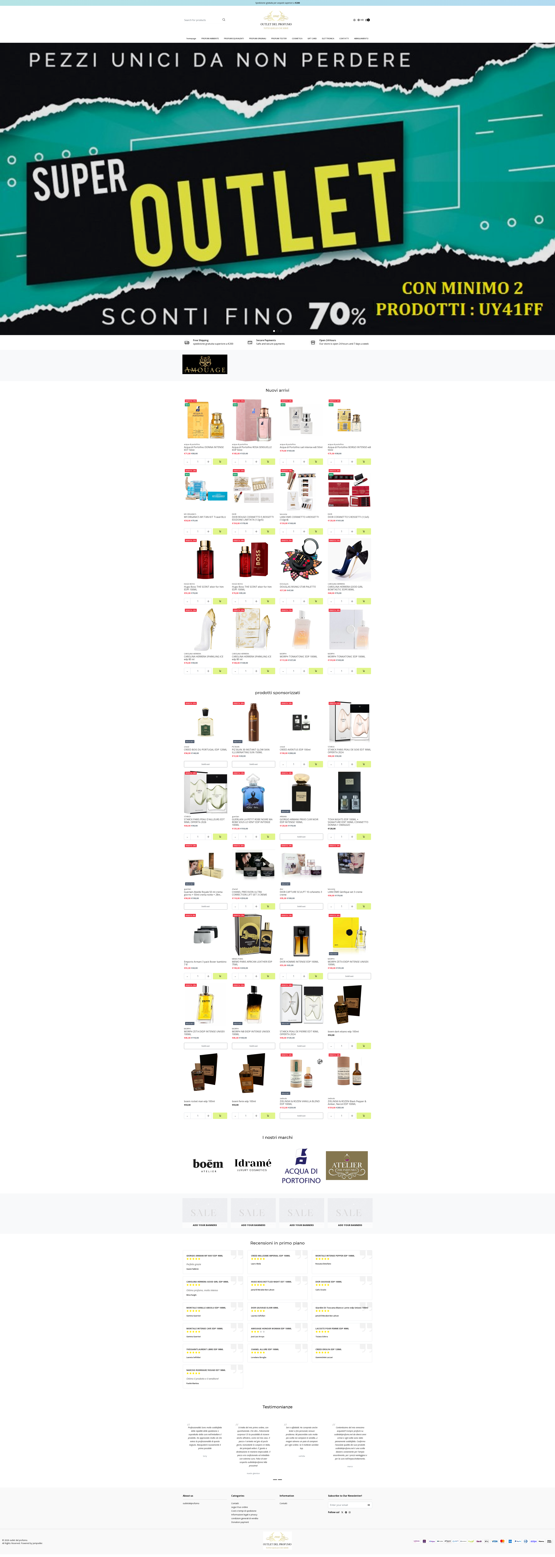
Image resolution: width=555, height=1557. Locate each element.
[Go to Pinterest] (346, 1519)
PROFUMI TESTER (279, 38)
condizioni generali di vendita (244, 1525)
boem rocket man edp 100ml (199, 1101)
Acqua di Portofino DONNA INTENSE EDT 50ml (204, 448)
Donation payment (240, 1529)
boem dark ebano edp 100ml (343, 1031)
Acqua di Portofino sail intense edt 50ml (301, 447)
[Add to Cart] (220, 461)
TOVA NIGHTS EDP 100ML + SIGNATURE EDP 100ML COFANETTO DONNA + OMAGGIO (348, 822)
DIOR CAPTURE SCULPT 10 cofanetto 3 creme (301, 893)
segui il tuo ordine (239, 1514)
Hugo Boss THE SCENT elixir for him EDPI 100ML (204, 588)
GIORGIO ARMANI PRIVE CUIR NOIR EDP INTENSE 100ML (299, 821)
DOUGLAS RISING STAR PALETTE (298, 586)
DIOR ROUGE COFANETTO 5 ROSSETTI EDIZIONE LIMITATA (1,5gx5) (253, 518)
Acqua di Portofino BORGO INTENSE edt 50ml (349, 448)
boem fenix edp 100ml (244, 1101)
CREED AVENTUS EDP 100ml (295, 749)
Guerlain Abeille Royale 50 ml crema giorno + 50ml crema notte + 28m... (203, 893)
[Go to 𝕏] (342, 1519)
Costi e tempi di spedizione (243, 1517)
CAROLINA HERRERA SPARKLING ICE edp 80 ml (203, 658)
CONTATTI (344, 38)
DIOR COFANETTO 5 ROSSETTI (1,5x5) (348, 517)
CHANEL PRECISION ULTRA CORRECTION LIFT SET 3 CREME (249, 893)
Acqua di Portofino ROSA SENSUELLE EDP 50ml (252, 448)
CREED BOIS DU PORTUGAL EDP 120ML (205, 749)
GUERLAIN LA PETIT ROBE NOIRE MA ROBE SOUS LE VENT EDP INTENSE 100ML (252, 822)
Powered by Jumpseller (31, 1550)
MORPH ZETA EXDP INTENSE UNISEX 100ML (348, 963)
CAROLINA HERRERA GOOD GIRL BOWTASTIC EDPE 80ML (345, 588)
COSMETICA (297, 38)
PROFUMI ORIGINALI (257, 38)
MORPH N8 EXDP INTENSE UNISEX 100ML (251, 1033)
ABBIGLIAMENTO (361, 38)
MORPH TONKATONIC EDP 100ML (298, 656)
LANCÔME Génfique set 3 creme (345, 892)
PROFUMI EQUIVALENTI (234, 38)
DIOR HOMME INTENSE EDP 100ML (299, 961)
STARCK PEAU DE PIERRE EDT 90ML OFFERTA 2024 (299, 1033)
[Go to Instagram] (349, 1519)
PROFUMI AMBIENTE (210, 38)
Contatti (235, 1510)
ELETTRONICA (328, 38)
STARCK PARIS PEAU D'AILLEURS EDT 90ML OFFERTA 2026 (204, 821)
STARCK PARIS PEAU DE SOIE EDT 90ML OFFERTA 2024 (349, 751)
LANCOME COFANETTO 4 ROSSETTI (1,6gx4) (299, 518)
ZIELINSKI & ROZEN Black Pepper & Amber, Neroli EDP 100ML (347, 1102)
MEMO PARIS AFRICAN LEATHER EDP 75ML (252, 963)
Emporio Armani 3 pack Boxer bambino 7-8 (205, 963)
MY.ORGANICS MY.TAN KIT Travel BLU (205, 517)
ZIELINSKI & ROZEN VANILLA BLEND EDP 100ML (300, 1102)
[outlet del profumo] (277, 20)
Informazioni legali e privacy (244, 1521)
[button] (360, 20)
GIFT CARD (312, 38)
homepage (191, 38)
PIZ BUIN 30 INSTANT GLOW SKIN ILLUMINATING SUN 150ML (251, 751)
